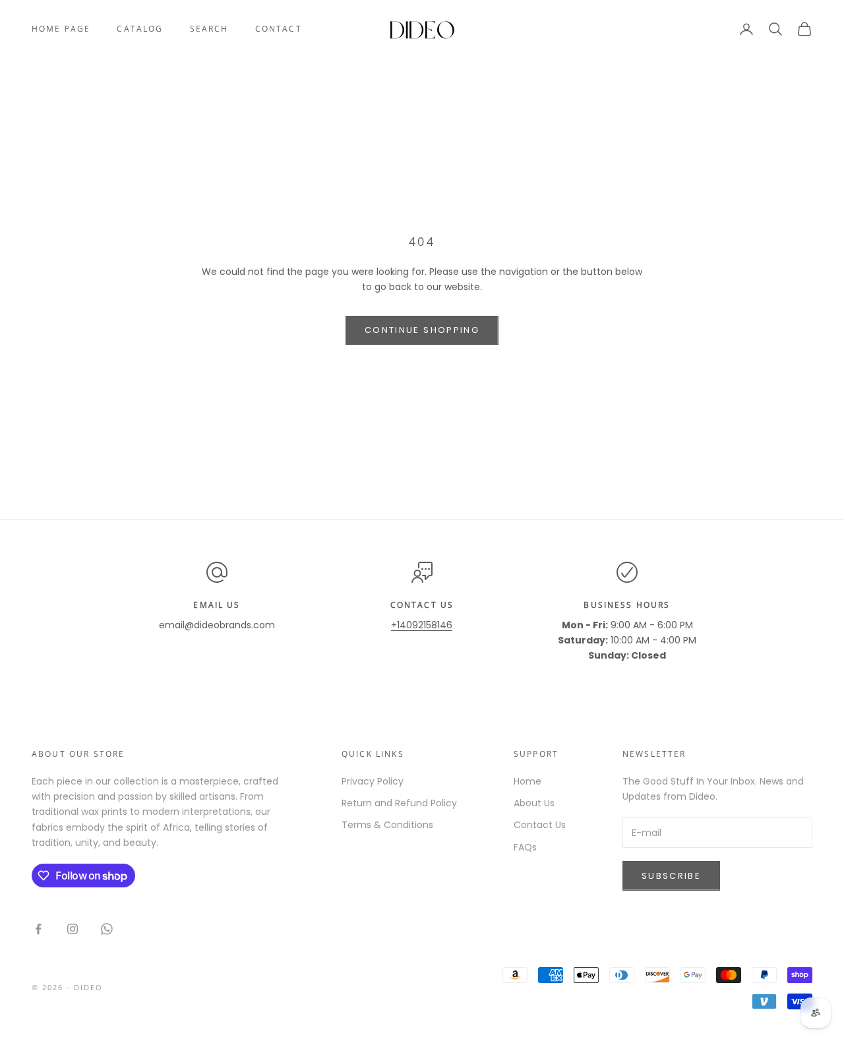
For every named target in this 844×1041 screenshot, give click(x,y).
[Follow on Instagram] (72, 929)
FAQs (525, 847)
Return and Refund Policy (399, 803)
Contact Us (540, 824)
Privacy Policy (373, 781)
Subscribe (671, 876)
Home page (61, 28)
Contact (278, 28)
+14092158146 (421, 625)
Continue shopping (422, 330)
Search (209, 28)
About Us (534, 803)
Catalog (140, 28)
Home (527, 781)
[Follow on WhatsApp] (106, 929)
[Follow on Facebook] (38, 929)
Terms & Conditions (387, 824)
